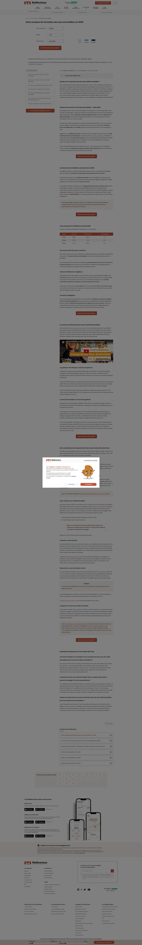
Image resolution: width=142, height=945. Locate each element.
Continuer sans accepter (90, 461)
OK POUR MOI (88, 484)
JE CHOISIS (71, 484)
